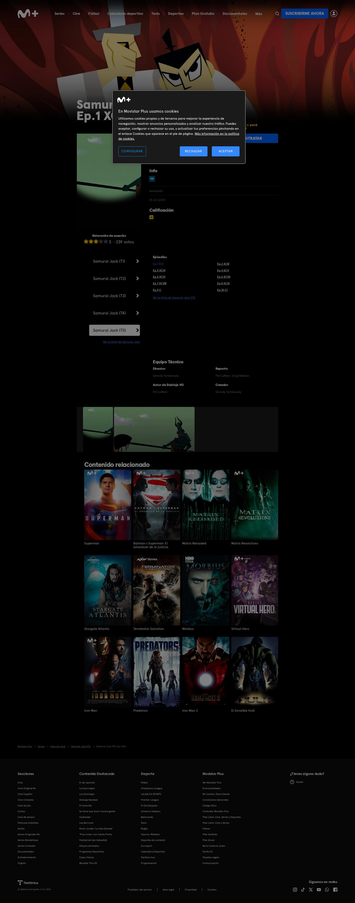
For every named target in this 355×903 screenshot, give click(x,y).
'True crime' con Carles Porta (95, 834)
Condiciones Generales (215, 799)
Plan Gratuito (203, 13)
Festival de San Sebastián (93, 840)
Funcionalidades (212, 788)
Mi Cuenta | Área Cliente (216, 794)
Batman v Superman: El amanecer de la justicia (150, 545)
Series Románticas (28, 840)
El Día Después (149, 805)
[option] (98, 429)
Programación (149, 863)
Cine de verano (26, 817)
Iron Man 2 (190, 710)
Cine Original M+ (27, 788)
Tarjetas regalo (211, 857)
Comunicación (211, 863)
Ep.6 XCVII (223, 276)
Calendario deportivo (125, 13)
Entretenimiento (27, 857)
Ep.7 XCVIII (159, 283)
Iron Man (90, 710)
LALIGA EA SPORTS (151, 794)
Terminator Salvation (148, 629)
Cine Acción (24, 805)
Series (60, 13)
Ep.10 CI (222, 290)
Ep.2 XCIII (223, 264)
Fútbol (93, 13)
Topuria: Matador (150, 834)
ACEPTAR (226, 151)
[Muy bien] (106, 241)
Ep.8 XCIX (223, 283)
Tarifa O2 (208, 851)
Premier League (150, 799)
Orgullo (22, 863)
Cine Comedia (25, 799)
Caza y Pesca (86, 857)
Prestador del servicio (140, 889)
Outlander (85, 817)
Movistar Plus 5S (88, 863)
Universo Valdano (150, 811)
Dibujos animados (89, 845)
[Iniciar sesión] (333, 13)
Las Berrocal (86, 822)
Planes (206, 828)
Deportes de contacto (153, 840)
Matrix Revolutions (244, 543)
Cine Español (25, 794)
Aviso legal (168, 889)
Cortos (21, 811)
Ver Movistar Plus (212, 782)
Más (258, 14)
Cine (76, 13)
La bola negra (87, 788)
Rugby (144, 828)
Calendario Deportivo (153, 851)
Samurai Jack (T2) (109, 278)
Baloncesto (147, 817)
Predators (140, 710)
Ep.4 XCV (223, 270)
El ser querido (87, 782)
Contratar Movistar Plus (216, 811)
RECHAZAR (193, 151)
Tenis (155, 13)
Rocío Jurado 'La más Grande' (96, 828)
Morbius (188, 629)
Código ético (210, 805)
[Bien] (101, 241)
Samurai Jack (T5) (109, 330)
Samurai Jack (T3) (109, 295)
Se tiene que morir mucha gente (97, 811)
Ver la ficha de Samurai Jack (121, 341)
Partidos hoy (148, 857)
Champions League (151, 788)
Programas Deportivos (91, 851)
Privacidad (191, 889)
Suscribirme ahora (304, 13)
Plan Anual (208, 840)
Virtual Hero (240, 629)
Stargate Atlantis (96, 629)
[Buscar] (277, 13)
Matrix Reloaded (194, 543)
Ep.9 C (157, 290)
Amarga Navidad (88, 799)
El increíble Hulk (243, 710)
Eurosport (146, 845)
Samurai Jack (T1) (109, 261)
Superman (91, 543)
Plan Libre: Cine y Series (216, 822)
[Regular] (96, 241)
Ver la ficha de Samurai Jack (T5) (174, 297)
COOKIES (211, 889)
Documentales (235, 13)
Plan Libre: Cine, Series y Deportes (222, 817)
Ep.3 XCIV (159, 270)
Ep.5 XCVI (159, 276)
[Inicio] (28, 13)
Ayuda (299, 782)
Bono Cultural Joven (214, 845)
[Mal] (91, 241)
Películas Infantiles (28, 822)
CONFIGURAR (132, 151)
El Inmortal (85, 805)
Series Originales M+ (29, 834)
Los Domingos (87, 794)
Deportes (176, 13)
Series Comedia (26, 845)
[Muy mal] (86, 241)
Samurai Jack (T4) (109, 313)
